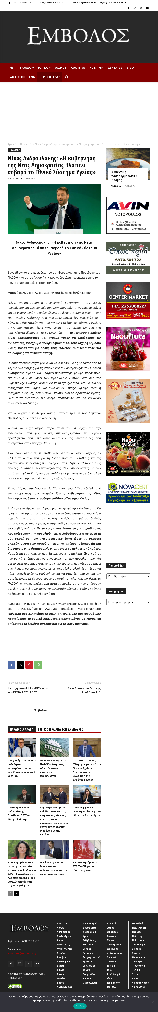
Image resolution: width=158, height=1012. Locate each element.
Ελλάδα (25, 67)
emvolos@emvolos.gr (84, 2)
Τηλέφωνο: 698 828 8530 (113, 2)
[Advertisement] (79, 113)
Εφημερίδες (89, 974)
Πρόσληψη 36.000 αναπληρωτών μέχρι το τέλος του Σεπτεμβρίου (87, 811)
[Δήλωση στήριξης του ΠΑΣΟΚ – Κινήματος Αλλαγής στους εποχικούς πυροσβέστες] (54, 747)
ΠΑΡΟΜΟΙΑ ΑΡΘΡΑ (21, 730)
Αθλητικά (78, 67)
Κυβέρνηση (112, 948)
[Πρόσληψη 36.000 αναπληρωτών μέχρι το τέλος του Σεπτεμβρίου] (87, 794)
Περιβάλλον (113, 982)
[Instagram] (135, 8)
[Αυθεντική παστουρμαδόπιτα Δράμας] (128, 164)
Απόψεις (61, 957)
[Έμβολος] (79, 37)
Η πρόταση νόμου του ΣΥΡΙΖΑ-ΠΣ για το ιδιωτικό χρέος (85, 866)
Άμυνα (60, 940)
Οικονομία (111, 957)
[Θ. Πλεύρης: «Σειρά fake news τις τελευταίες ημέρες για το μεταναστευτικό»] (54, 849)
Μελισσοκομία (114, 953)
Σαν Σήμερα (138, 944)
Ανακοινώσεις (64, 948)
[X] (141, 8)
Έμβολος (18, 178)
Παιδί (109, 970)
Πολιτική (25, 144)
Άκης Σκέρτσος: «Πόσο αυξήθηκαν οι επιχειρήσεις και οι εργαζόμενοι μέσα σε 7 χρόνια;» (22, 768)
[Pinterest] (29, 665)
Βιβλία (60, 970)
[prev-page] (10, 893)
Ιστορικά (111, 923)
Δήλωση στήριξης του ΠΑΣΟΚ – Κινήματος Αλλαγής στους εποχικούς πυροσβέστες (53, 768)
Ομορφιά (111, 961)
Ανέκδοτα (62, 953)
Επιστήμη (88, 953)
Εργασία (87, 961)
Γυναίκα (61, 978)
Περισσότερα (49, 77)
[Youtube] (147, 8)
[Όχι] (153, 1002)
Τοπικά (42, 67)
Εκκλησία (88, 944)
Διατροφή (17, 77)
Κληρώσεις (112, 932)
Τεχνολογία (138, 965)
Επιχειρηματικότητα (94, 957)
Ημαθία (87, 978)
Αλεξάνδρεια (64, 936)
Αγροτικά (62, 923)
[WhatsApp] (38, 665)
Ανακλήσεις (63, 944)
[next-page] (16, 893)
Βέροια (61, 965)
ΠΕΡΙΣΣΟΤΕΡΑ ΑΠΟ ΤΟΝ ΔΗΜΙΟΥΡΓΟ (60, 730)
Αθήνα (60, 927)
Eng (32, 77)
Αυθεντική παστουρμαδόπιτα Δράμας (124, 176)
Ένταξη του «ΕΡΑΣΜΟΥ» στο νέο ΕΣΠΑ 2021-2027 (28, 690)
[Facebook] (128, 8)
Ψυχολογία (138, 987)
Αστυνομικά (63, 961)
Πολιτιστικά (139, 940)
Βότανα (61, 974)
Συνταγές (115, 67)
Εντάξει (80, 1006)
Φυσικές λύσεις (140, 982)
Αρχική (12, 144)
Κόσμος (60, 67)
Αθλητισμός (63, 932)
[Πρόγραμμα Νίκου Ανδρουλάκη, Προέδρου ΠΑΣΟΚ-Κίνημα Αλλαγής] (22, 794)
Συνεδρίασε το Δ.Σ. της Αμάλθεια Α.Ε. (84, 690)
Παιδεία (110, 965)
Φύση (135, 978)
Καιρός (110, 927)
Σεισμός (136, 948)
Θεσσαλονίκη (90, 982)
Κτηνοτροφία (113, 944)
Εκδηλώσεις (89, 940)
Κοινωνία (96, 67)
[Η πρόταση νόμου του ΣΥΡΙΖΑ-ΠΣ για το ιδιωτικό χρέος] (87, 849)
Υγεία (130, 67)
